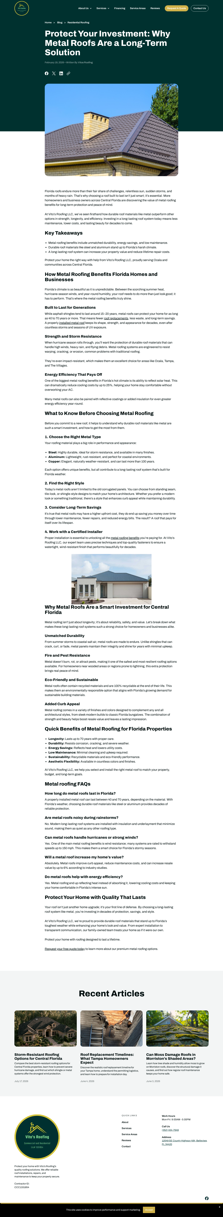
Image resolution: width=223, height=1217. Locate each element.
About (125, 1122)
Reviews (155, 8)
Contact (126, 1146)
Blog (59, 22)
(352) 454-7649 (170, 1130)
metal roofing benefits (125, 537)
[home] (21, 8)
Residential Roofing (78, 22)
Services (127, 1128)
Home (48, 22)
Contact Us (199, 8)
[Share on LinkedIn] (61, 73)
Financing (119, 8)
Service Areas (138, 8)
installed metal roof (72, 322)
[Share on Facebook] (46, 73)
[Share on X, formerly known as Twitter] (54, 73)
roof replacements (116, 318)
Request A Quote (176, 8)
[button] (85, 8)
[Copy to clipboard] (68, 73)
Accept (149, 1210)
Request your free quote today (65, 949)
